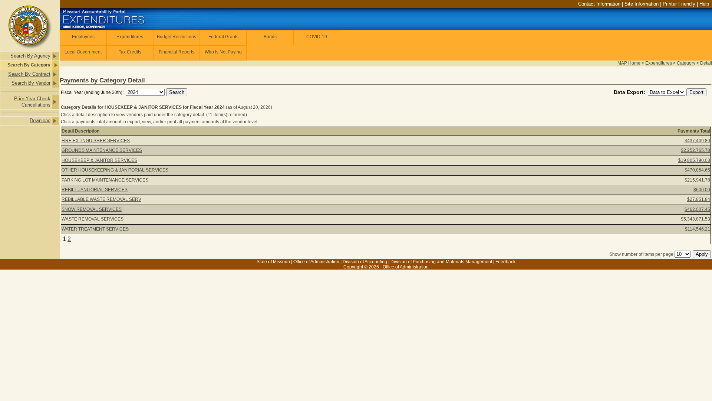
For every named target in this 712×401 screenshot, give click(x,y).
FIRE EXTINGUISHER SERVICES (96, 140)
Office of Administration (316, 261)
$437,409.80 (697, 140)
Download (40, 120)
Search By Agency (30, 56)
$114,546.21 (697, 229)
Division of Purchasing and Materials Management (441, 261)
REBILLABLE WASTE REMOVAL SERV (101, 199)
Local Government (83, 52)
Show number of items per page (641, 254)
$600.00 (701, 189)
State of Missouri (273, 261)
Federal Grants (223, 36)
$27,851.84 (698, 199)
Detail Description (80, 131)
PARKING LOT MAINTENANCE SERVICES (105, 180)
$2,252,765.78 (695, 150)
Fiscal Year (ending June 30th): (93, 92)
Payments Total (694, 131)
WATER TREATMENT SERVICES (95, 229)
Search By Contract (29, 74)
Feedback (505, 261)
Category (686, 63)
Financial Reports (176, 52)
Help (704, 4)
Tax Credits (130, 52)
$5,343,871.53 (695, 219)
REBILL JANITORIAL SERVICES (95, 189)
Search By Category (28, 65)
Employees (83, 36)
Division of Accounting (365, 261)
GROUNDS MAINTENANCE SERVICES (102, 150)
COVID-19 (316, 36)
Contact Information (599, 4)
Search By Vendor (30, 83)
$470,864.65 (697, 170)
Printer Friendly (679, 4)
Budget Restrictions (176, 36)
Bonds (270, 36)
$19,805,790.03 (694, 160)
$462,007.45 (697, 209)
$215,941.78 (697, 180)
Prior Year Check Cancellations (32, 102)
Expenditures (129, 36)
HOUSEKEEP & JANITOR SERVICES (99, 160)
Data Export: (630, 92)
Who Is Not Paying (223, 52)
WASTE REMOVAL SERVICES (92, 219)
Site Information (641, 4)
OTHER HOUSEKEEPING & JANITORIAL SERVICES (115, 170)
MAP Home (628, 63)
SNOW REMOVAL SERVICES (92, 209)
